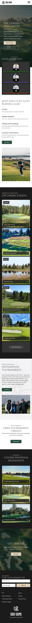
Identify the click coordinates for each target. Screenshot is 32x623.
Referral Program (6, 602)
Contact (20, 596)
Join (3, 593)
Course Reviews (6, 596)
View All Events (16, 347)
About (20, 593)
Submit (23, 585)
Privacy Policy (22, 599)
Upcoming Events (11, 48)
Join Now (6, 142)
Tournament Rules (7, 599)
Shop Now (16, 441)
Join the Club (9, 43)
